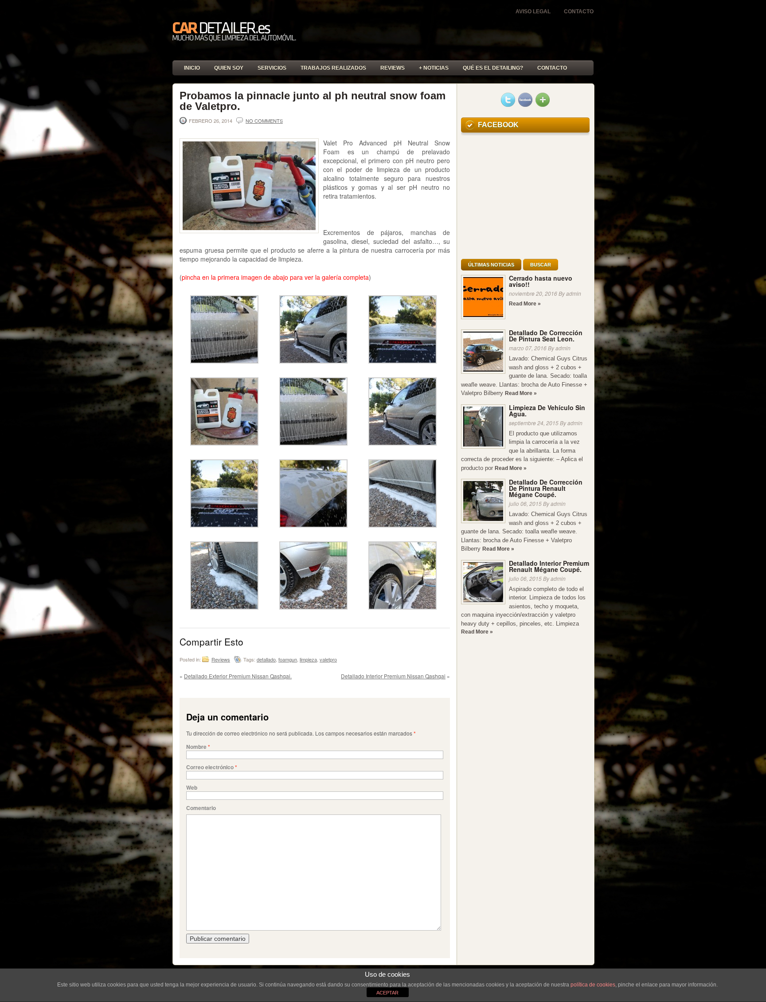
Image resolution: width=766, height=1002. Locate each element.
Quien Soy (228, 68)
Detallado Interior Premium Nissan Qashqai (393, 676)
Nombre (198, 747)
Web (191, 787)
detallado (266, 659)
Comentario (201, 808)
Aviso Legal (533, 11)
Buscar (540, 264)
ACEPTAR (387, 992)
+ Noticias (434, 68)
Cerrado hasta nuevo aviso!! (540, 281)
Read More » (525, 304)
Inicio (192, 68)
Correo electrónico (211, 767)
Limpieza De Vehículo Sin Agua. (547, 410)
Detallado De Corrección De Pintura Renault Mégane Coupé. (545, 488)
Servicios (272, 68)
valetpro (328, 659)
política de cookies (593, 985)
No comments (264, 120)
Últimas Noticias (491, 264)
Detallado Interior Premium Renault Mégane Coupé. (549, 566)
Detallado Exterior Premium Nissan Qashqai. (238, 676)
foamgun (287, 659)
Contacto (579, 11)
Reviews (392, 68)
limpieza (308, 659)
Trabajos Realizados (333, 68)
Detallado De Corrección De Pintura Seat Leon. (545, 335)
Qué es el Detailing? (493, 68)
